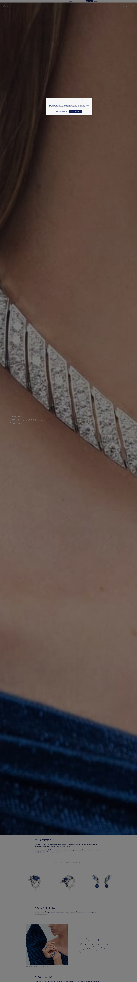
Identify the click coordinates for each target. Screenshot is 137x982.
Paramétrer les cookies (62, 111)
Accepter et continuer (75, 111)
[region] (69, 106)
